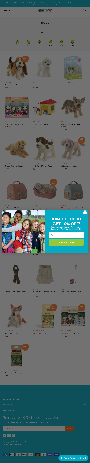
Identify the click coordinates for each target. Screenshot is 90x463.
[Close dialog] (85, 213)
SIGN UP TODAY (66, 242)
